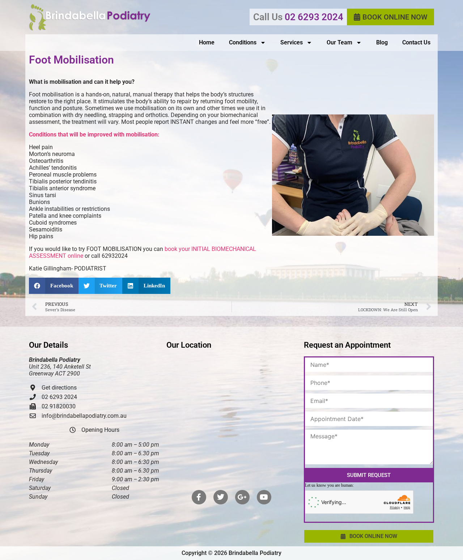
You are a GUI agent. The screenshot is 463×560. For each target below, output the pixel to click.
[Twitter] (220, 497)
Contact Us (416, 42)
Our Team (339, 42)
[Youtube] (264, 497)
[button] (53, 286)
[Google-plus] (242, 497)
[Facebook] (199, 497)
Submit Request (369, 475)
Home (206, 42)
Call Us (298, 17)
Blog (382, 42)
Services (291, 42)
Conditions (242, 42)
